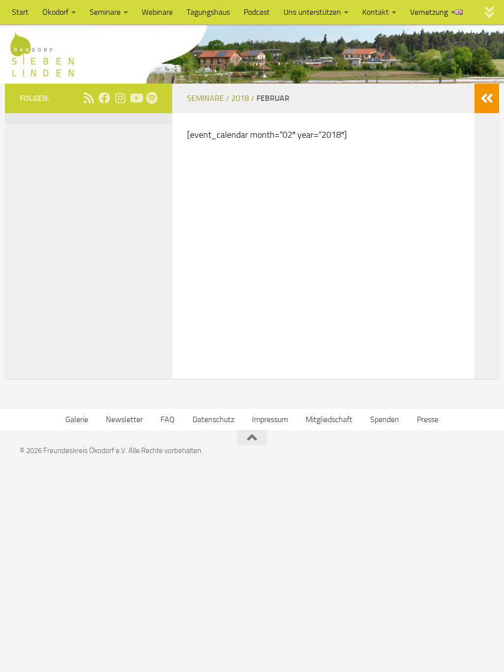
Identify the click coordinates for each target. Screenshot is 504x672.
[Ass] (88, 98)
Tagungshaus (208, 12)
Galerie (76, 419)
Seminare (105, 12)
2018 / (243, 98)
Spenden (384, 419)
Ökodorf (55, 12)
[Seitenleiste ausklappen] (486, 98)
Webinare (157, 12)
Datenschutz (213, 419)
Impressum (270, 419)
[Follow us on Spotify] (152, 98)
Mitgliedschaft (329, 419)
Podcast (257, 12)
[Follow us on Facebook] (104, 98)
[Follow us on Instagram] (120, 98)
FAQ (167, 419)
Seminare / (209, 98)
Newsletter (124, 419)
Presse (428, 419)
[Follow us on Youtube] (136, 98)
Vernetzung (429, 12)
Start (20, 12)
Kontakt (375, 12)
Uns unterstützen (312, 12)
